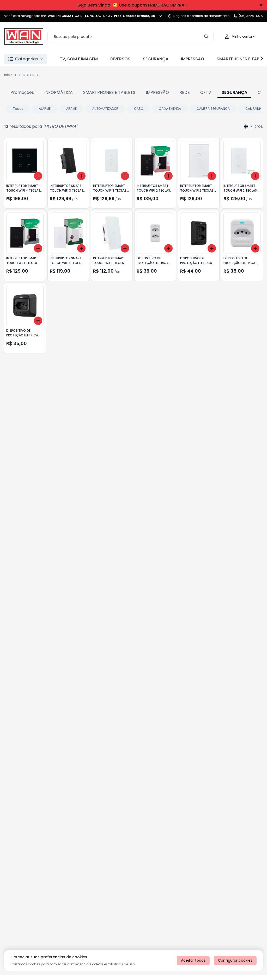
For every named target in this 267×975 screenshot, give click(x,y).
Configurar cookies (235, 960)
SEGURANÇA (155, 59)
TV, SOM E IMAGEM (79, 59)
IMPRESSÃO (192, 59)
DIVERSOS (120, 59)
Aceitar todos (193, 960)
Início (8, 75)
